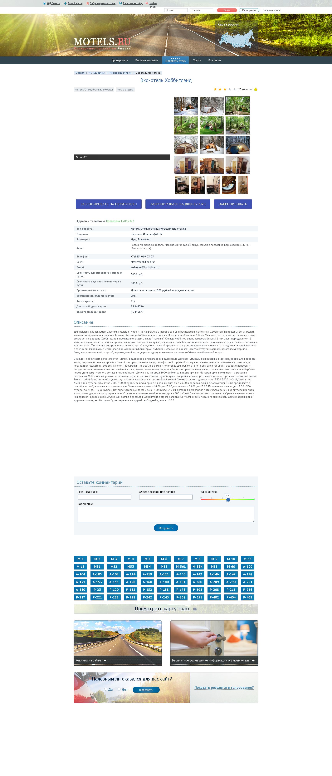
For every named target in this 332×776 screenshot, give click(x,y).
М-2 (97, 559)
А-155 (114, 582)
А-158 (130, 582)
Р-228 (114, 597)
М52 (114, 566)
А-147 (231, 574)
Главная (80, 72)
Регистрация (249, 10)
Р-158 (164, 589)
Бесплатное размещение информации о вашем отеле (211, 660)
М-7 (181, 559)
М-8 (198, 559)
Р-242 (147, 597)
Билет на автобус (133, 3)
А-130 (180, 574)
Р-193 (197, 589)
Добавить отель (175, 61)
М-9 (214, 559)
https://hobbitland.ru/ (143, 262)
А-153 (97, 582)
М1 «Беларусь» (97, 72)
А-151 (80, 582)
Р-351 (197, 597)
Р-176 (180, 589)
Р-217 (80, 597)
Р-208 (214, 589)
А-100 (247, 566)
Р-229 (130, 597)
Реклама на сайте (146, 60)
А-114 (130, 574)
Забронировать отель (102, 3)
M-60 (231, 566)
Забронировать (233, 204)
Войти (227, 10)
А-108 (114, 574)
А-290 (231, 582)
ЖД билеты (53, 3)
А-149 (247, 574)
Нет (125, 689)
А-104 (80, 574)
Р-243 (164, 597)
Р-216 (247, 589)
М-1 (81, 559)
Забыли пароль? (272, 10)
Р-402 (214, 597)
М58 (214, 566)
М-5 (147, 559)
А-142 (197, 574)
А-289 (214, 582)
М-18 (81, 566)
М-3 (114, 559)
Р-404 (231, 597)
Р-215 (231, 589)
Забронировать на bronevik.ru (178, 204)
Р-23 (97, 589)
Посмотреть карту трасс (162, 608)
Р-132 (130, 589)
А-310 (80, 589)
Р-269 (180, 597)
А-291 (247, 582)
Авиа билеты (75, 3)
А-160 (147, 582)
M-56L (181, 566)
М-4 (131, 559)
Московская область (121, 72)
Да (110, 689)
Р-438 (247, 597)
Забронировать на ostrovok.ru (109, 204)
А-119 (147, 574)
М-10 (231, 559)
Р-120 (114, 589)
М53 (130, 566)
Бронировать (120, 60)
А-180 (164, 582)
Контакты (214, 60)
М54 (147, 566)
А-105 (97, 574)
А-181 (180, 582)
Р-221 (97, 597)
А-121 (164, 574)
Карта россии (228, 24)
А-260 (197, 582)
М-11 (248, 559)
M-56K (198, 566)
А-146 (214, 574)
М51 (97, 566)
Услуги (197, 60)
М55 (164, 566)
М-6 (164, 559)
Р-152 (147, 589)
